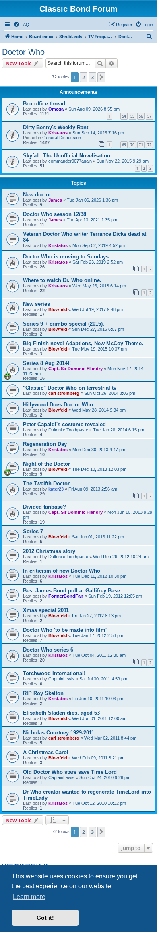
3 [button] (92, 77)
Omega (56, 109)
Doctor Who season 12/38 (54, 214)
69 (124, 144)
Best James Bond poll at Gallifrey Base (71, 591)
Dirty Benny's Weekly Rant (55, 127)
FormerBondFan (65, 596)
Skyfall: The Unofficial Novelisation (66, 156)
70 (132, 144)
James (55, 200)
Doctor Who (23, 51)
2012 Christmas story (49, 551)
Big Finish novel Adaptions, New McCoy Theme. (83, 343)
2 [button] (83, 77)
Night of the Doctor (46, 464)
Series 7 (33, 531)
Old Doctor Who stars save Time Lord (70, 772)
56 (141, 116)
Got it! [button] (45, 917)
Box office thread (44, 104)
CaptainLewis (61, 678)
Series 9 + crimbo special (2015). (63, 324)
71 (141, 144)
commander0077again (70, 161)
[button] (101, 77)
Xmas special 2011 (46, 610)
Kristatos (58, 132)
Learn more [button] (29, 896)
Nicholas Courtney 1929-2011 (58, 733)
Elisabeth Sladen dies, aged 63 (61, 713)
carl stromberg (63, 393)
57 (149, 116)
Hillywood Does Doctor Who (58, 405)
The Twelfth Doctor (46, 483)
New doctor (37, 195)
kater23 (56, 489)
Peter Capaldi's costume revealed (64, 424)
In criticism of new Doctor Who (61, 571)
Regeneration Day (45, 444)
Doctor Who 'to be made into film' (65, 630)
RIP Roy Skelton (43, 693)
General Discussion (61, 137)
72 (149, 144)
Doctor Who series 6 (48, 650)
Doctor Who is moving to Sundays (66, 257)
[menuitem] (21, 24)
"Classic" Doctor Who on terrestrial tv (69, 388)
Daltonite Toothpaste (68, 429)
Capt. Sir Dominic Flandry (75, 368)
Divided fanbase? (44, 507)
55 (132, 116)
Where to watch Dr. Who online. (62, 280)
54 (124, 116)
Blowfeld (57, 309)
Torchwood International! (54, 673)
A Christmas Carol (45, 752)
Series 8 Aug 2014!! (47, 363)
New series (36, 304)
